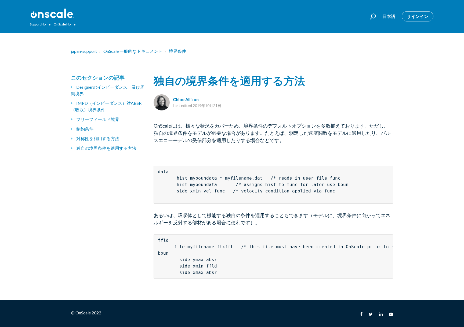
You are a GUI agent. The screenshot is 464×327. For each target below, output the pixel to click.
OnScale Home (64, 24)
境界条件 (177, 51)
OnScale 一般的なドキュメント (132, 51)
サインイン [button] (417, 16)
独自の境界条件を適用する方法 (106, 148)
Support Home (40, 24)
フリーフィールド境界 (97, 119)
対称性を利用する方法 (97, 138)
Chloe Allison (186, 99)
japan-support (84, 51)
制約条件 (84, 128)
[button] (370, 16)
